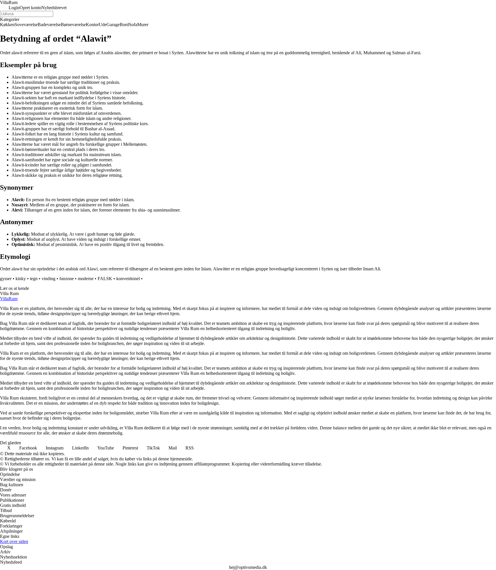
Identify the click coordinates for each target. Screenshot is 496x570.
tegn (34, 278)
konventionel (128, 278)
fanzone (66, 278)
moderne (86, 278)
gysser (5, 278)
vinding (48, 278)
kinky (21, 278)
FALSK (105, 278)
